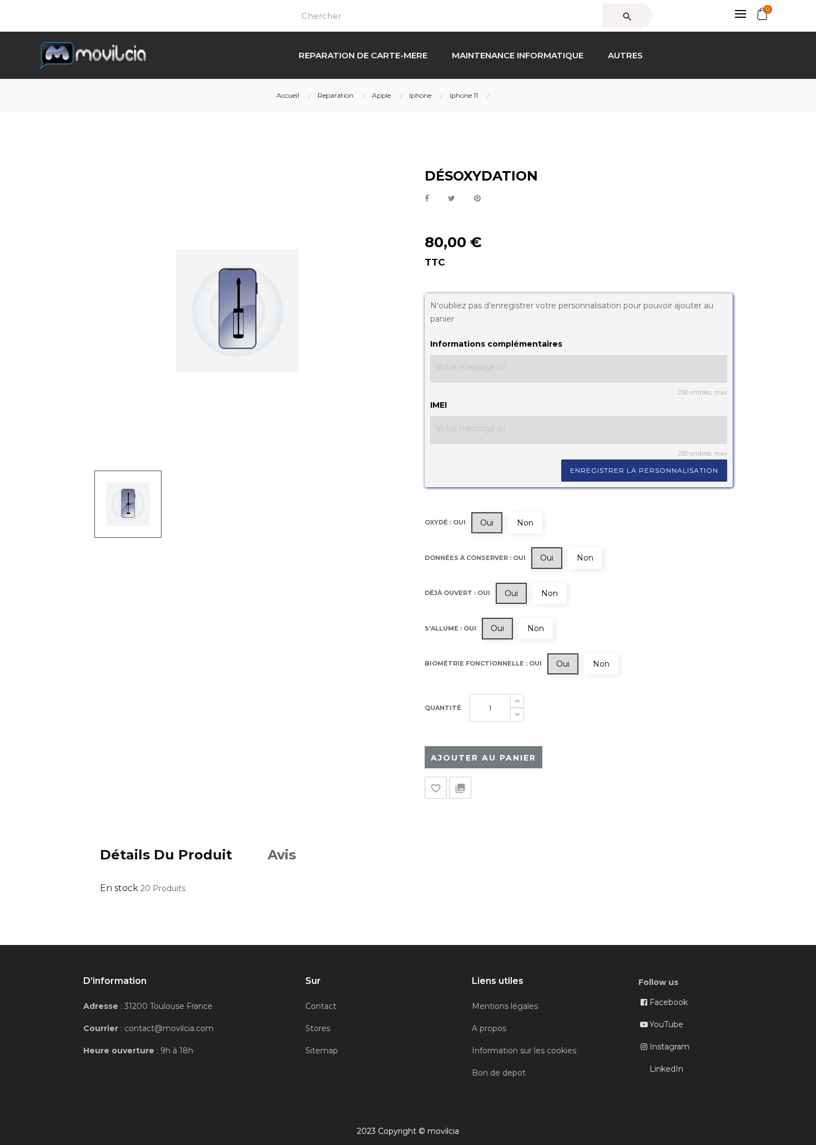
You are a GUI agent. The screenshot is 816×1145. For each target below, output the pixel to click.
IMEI (438, 405)
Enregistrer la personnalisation (644, 470)
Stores (317, 1028)
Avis (282, 855)
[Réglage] (734, 14)
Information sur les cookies (524, 1051)
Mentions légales (505, 1006)
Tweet (451, 199)
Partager (427, 199)
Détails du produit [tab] (166, 855)
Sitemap (321, 1051)
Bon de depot (499, 1073)
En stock (119, 888)
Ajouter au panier (483, 758)
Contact (320, 1006)
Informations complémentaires (496, 344)
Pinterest (477, 199)
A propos (489, 1028)
